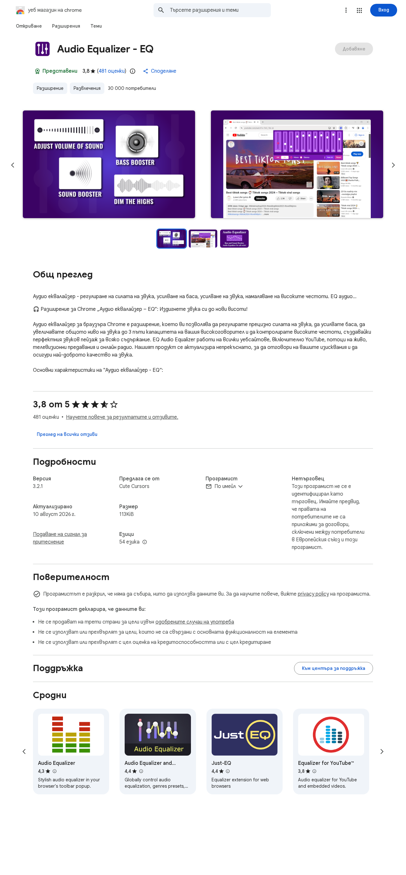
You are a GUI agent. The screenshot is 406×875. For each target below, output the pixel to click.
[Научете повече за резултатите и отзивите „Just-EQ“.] (227, 771)
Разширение (50, 88)
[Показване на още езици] (144, 542)
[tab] (29, 26)
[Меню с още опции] (346, 10)
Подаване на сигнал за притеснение (60, 538)
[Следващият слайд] (393, 165)
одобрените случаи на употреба (194, 622)
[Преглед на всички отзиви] (67, 434)
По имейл (225, 486)
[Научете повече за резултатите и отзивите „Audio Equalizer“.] (54, 771)
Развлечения (87, 88)
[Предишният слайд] (12, 165)
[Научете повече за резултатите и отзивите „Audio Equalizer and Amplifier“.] (140, 771)
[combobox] (220, 10)
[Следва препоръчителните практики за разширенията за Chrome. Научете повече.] (37, 71)
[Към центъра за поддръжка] (333, 668)
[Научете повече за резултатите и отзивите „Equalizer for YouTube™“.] (314, 771)
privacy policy (313, 594)
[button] (359, 10)
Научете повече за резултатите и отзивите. (122, 417)
